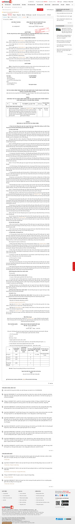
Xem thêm (51, 450)
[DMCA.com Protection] (67, 519)
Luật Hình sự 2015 (30, 522)
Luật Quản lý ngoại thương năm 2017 (17, 302)
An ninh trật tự (6, 471)
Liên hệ (4, 500)
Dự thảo (24, 4)
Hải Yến (51, 383)
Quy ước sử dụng (39, 497)
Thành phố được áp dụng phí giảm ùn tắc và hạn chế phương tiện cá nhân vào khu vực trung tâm (64, 36)
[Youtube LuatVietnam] (60, 495)
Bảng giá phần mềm (40, 493)
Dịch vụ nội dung (23, 502)
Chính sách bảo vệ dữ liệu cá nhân (42, 502)
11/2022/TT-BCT (21, 57)
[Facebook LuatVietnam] (56, 495)
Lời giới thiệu (5, 493)
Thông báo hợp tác (39, 504)
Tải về (24, 379)
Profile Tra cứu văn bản (7, 497)
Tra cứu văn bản (16, 4)
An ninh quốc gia (13, 471)
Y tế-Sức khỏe (6, 459)
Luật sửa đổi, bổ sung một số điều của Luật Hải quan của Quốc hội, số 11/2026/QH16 (23, 390)
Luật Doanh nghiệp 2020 (14, 522)
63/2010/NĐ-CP (21, 44)
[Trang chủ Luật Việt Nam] (7, 1)
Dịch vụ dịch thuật (23, 500)
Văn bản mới (8, 4)
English (60, 1)
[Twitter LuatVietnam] (64, 495)
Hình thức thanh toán (40, 495)
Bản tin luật (47, 4)
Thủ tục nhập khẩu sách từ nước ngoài (64, 16)
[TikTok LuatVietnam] (62, 495)
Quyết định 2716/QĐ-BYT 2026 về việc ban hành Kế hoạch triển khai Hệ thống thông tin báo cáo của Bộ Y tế (28, 462)
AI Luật (62, 4)
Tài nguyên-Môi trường (21, 471)
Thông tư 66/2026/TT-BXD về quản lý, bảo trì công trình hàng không (19, 475)
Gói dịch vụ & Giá (52, 1)
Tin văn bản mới (31, 4)
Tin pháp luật (40, 4)
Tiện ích (68, 4)
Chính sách (12, 483)
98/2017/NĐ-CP (21, 40)
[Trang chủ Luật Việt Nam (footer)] (8, 508)
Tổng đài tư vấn (23, 504)
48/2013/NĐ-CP (21, 47)
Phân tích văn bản (23, 495)
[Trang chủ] (2, 5)
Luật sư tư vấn (55, 4)
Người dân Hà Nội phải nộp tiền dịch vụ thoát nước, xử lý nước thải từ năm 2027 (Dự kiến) (64, 50)
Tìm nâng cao (51, 9)
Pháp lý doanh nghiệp (24, 497)
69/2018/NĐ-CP (21, 54)
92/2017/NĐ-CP (21, 50)
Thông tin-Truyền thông (14, 464)
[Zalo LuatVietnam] (58, 495)
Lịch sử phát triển (6, 495)
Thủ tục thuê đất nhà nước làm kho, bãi (64, 13)
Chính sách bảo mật (40, 500)
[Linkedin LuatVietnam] (66, 495)
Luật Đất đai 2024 (23, 522)
